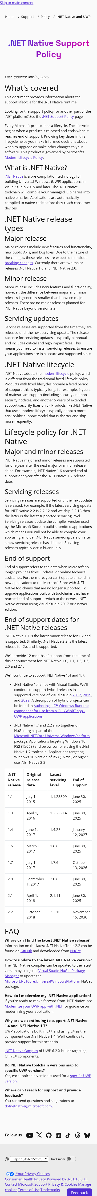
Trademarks (50, 1189)
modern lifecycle (55, 373)
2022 (25, 700)
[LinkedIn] (58, 1135)
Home (9, 16)
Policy (45, 16)
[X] (39, 1135)
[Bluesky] (87, 1135)
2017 (77, 695)
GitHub (26, 950)
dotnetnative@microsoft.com (28, 1106)
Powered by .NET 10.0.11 (67, 1179)
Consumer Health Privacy (25, 1179)
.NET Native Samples (21, 1050)
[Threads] (78, 1135)
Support (27, 16)
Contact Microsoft (19, 1184)
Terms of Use (29, 1189)
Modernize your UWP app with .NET (34, 1006)
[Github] (49, 1135)
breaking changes (19, 262)
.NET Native (14, 176)
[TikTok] (68, 1135)
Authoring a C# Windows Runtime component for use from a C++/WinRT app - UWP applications (51, 710)
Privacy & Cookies (62, 1184)
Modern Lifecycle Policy (24, 157)
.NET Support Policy (58, 116)
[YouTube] (29, 1135)
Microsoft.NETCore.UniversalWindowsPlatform (52, 735)
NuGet (75, 950)
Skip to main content (16, 2)
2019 (87, 695)
